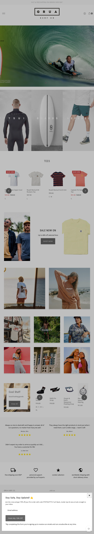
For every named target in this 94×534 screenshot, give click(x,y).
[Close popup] (89, 495)
